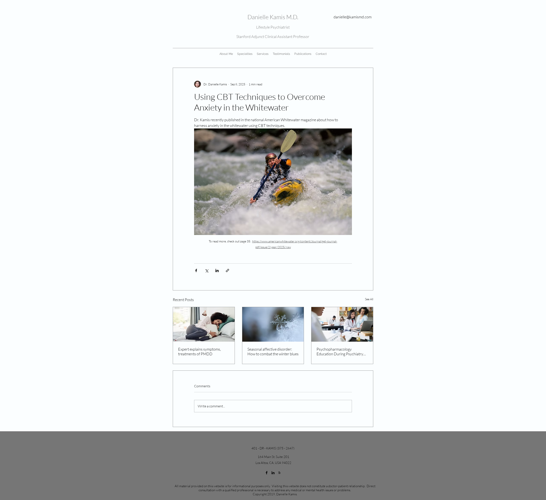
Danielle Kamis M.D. (272, 16)
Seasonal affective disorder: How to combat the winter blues (273, 351)
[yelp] (279, 473)
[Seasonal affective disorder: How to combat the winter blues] (273, 324)
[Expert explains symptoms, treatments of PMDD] (204, 324)
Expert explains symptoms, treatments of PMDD (199, 351)
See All (369, 299)
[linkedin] (273, 473)
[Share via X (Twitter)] (207, 270)
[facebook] (266, 473)
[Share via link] (227, 270)
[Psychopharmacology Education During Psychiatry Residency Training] (342, 324)
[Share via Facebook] (196, 270)
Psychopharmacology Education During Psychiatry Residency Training (340, 351)
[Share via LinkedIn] (217, 270)
